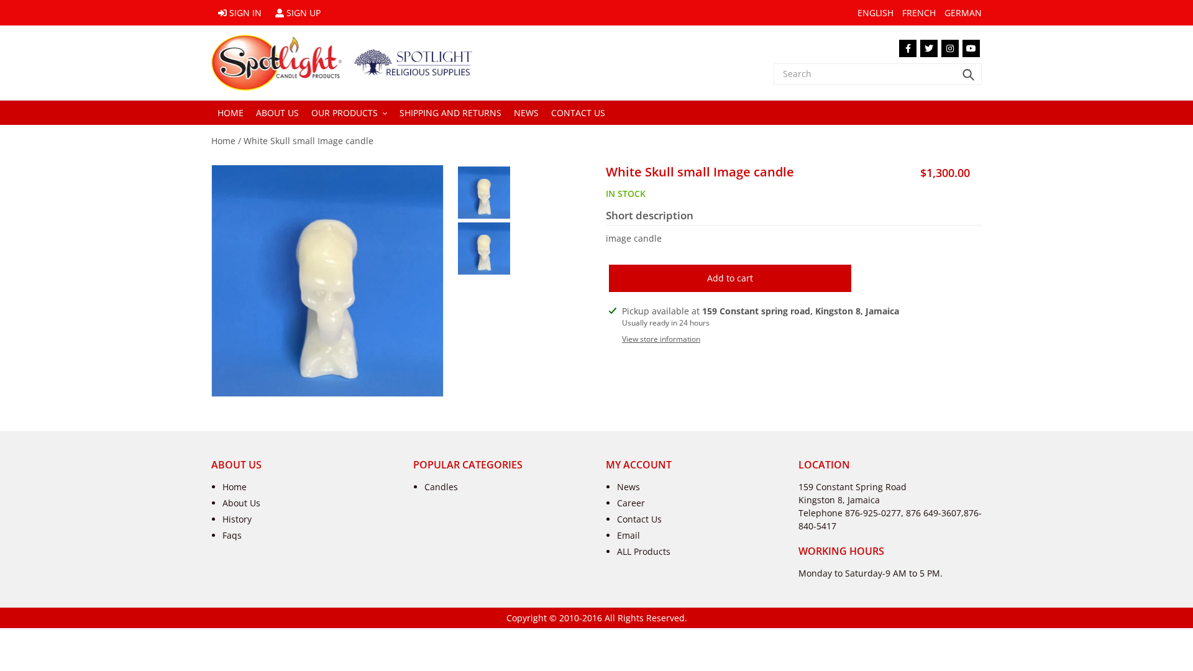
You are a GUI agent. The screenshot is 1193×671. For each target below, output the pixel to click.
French (919, 13)
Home (223, 141)
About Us (241, 503)
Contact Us (639, 519)
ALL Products (643, 551)
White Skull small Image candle (308, 141)
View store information (661, 339)
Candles (441, 487)
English (875, 13)
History (237, 519)
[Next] (338, 384)
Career (631, 503)
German (963, 13)
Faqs (232, 535)
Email (628, 535)
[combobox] (878, 74)
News (628, 487)
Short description (649, 215)
